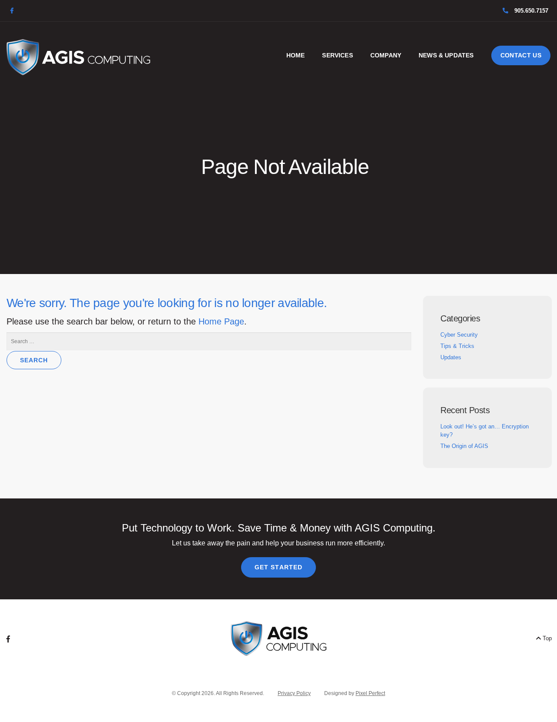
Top (546, 638)
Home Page (221, 321)
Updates (450, 357)
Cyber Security (459, 334)
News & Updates (446, 55)
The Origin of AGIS (464, 446)
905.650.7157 (530, 10)
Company (385, 55)
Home (295, 55)
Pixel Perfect (370, 693)
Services (337, 55)
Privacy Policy (294, 693)
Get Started (278, 567)
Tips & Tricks (457, 346)
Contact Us (521, 55)
